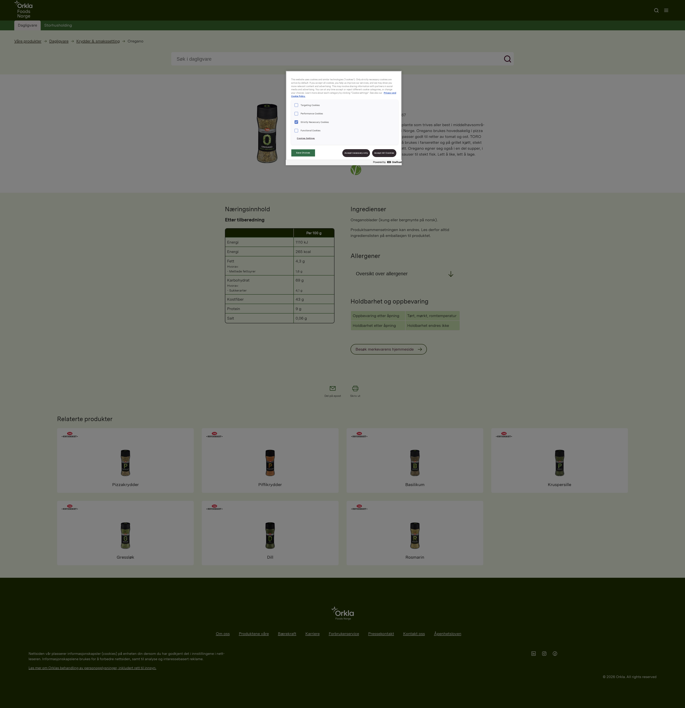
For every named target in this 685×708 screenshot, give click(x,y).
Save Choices (303, 152)
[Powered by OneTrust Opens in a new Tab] (386, 163)
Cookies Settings (306, 138)
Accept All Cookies (384, 153)
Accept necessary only (356, 153)
